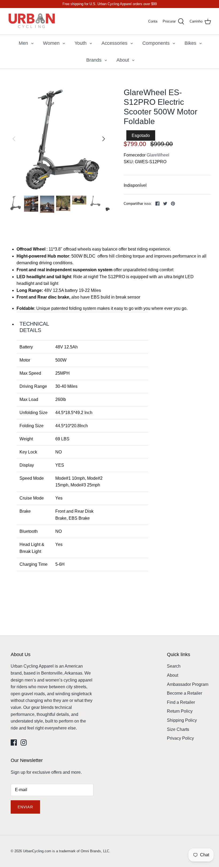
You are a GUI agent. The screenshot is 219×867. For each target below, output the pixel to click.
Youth (81, 43)
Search (174, 666)
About (122, 60)
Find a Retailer (181, 702)
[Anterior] (14, 139)
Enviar (25, 807)
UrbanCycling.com (37, 851)
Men (23, 43)
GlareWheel (158, 155)
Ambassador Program (187, 684)
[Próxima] (104, 139)
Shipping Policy (182, 720)
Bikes (190, 43)
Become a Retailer (184, 693)
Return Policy (180, 711)
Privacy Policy (180, 738)
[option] (59, 139)
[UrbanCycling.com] (32, 21)
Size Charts (178, 729)
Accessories (114, 43)
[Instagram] (24, 742)
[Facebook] (14, 742)
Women (51, 43)
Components (156, 43)
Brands (93, 60)
